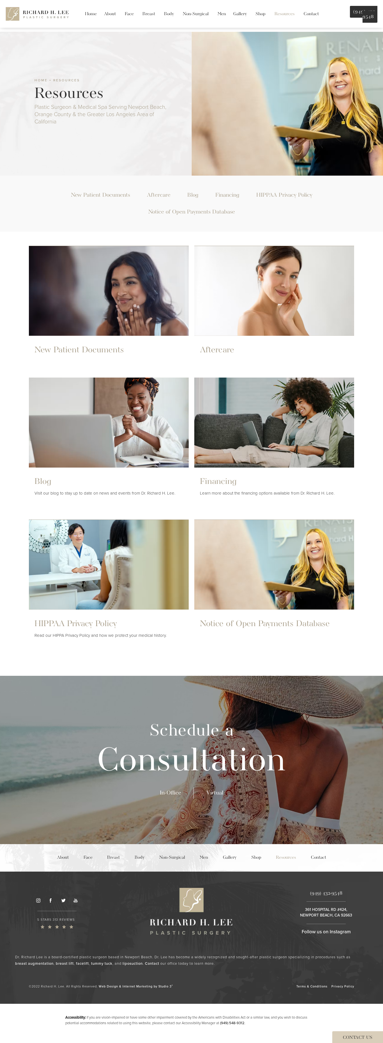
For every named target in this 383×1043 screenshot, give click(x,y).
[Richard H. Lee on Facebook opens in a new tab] (50, 900)
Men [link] (222, 14)
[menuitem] (91, 14)
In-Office (170, 793)
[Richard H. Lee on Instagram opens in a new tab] (38, 900)
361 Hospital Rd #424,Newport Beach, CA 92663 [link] (326, 912)
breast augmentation (34, 963)
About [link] (110, 14)
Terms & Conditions (311, 986)
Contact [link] (311, 14)
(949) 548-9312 (232, 1023)
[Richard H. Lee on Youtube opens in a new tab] (75, 900)
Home (41, 80)
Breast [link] (148, 14)
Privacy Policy (342, 986)
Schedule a (191, 751)
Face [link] (129, 14)
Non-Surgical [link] (196, 14)
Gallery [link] (240, 14)
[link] (57, 923)
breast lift (65, 963)
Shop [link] (260, 14)
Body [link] (169, 14)
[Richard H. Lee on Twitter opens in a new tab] (63, 900)
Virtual (214, 793)
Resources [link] (284, 14)
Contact (152, 963)
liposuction (133, 963)
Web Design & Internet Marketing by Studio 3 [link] (136, 986)
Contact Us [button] (357, 1037)
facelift (82, 963)
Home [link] (91, 14)
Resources (66, 80)
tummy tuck (101, 963)
